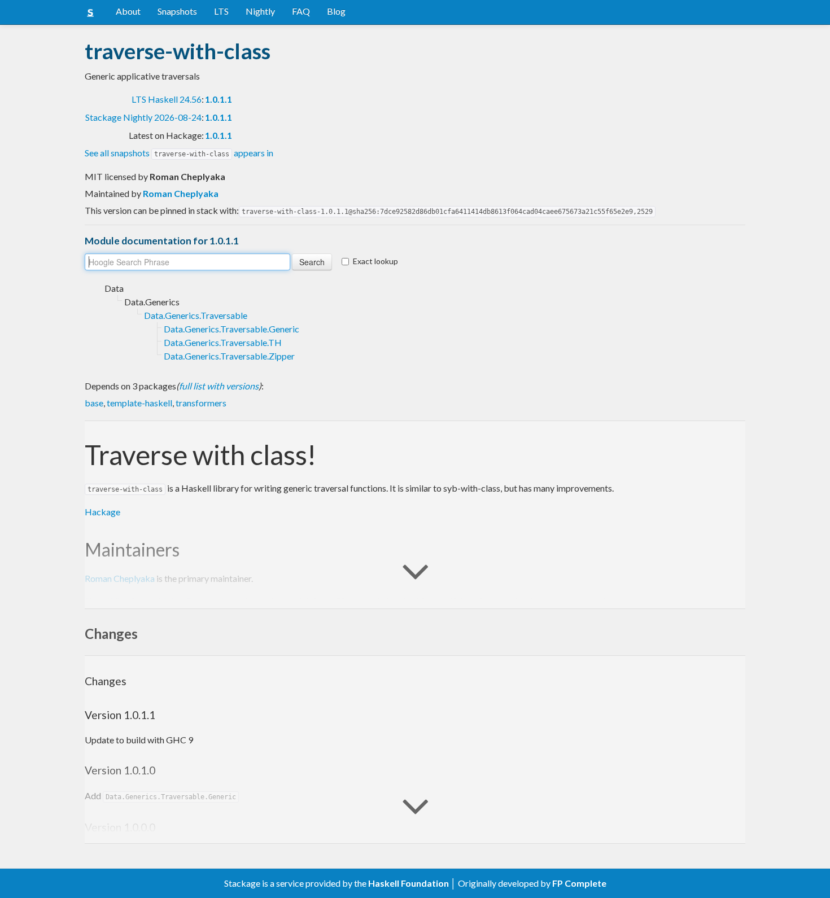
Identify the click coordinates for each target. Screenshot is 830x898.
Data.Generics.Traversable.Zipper (229, 356)
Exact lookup (375, 261)
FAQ (301, 11)
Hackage (102, 511)
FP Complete (579, 883)
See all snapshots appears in (179, 152)
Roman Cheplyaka (181, 193)
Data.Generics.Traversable (195, 315)
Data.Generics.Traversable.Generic (231, 328)
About (128, 11)
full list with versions (219, 385)
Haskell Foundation (408, 883)
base (94, 402)
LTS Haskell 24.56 (167, 99)
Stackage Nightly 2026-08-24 (143, 117)
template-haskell (139, 402)
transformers (201, 402)
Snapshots (177, 11)
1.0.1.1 (218, 99)
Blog (336, 11)
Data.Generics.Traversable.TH (223, 342)
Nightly (260, 11)
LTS (221, 11)
